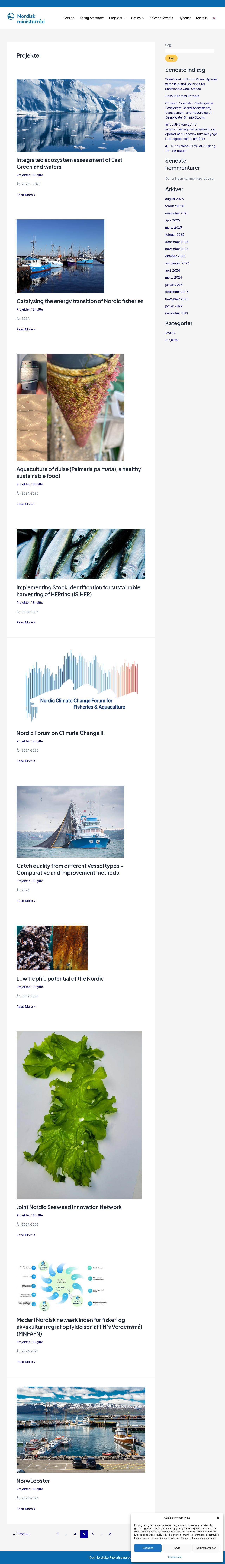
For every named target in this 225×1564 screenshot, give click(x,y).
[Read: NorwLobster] (81, 1430)
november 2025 (176, 213)
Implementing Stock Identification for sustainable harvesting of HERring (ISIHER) (78, 591)
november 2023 (177, 299)
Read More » (26, 194)
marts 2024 (173, 277)
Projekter (115, 18)
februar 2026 (174, 206)
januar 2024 (174, 285)
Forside (68, 18)
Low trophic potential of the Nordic (60, 978)
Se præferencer (206, 1548)
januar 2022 (174, 306)
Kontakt (201, 18)
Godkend (147, 1548)
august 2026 (174, 199)
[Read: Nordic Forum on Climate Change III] (81, 686)
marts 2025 (173, 227)
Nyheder (184, 18)
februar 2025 (174, 234)
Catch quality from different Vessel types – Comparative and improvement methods (70, 869)
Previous (21, 1534)
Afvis (177, 1548)
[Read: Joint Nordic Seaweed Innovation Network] (81, 1115)
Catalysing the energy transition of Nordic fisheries (80, 301)
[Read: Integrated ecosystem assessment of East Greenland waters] (81, 115)
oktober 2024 (175, 256)
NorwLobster (33, 1480)
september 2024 (177, 263)
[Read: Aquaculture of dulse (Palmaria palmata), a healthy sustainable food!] (81, 407)
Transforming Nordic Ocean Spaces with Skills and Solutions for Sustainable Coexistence (191, 84)
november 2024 (176, 249)
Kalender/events (161, 18)
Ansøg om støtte (91, 18)
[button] (218, 1518)
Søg (168, 45)
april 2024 (172, 270)
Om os (136, 18)
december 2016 (176, 313)
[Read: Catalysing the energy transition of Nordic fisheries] (81, 256)
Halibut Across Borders (182, 96)
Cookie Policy (175, 1557)
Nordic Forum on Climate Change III (61, 733)
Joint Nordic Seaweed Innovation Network (69, 1207)
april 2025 (172, 220)
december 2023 (177, 292)
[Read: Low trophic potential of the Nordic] (81, 948)
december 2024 (176, 242)
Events (170, 333)
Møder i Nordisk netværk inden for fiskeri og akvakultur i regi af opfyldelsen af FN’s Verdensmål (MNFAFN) (79, 1326)
